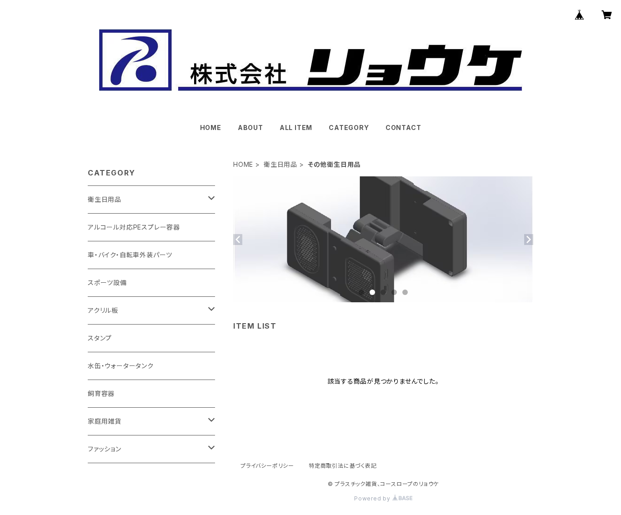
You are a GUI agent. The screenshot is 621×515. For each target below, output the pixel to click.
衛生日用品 (280, 164)
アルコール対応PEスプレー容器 (134, 227)
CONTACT (403, 127)
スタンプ (100, 338)
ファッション (104, 449)
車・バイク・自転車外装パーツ (130, 255)
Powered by (373, 498)
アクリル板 (103, 310)
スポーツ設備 (107, 282)
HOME (210, 127)
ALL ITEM (296, 127)
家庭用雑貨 (104, 421)
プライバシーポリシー (267, 465)
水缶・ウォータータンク (121, 366)
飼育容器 (101, 393)
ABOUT (250, 127)
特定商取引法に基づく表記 (343, 465)
